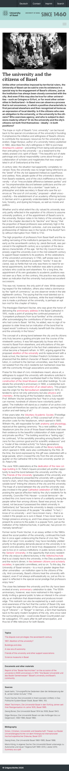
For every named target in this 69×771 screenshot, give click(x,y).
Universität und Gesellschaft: (33, 731)
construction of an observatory (37, 386)
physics (52, 392)
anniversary (26, 589)
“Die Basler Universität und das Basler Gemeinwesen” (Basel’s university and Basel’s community (34, 675)
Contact (36, 3)
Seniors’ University (15, 552)
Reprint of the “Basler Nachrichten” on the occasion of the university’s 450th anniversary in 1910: (30, 671)
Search (60, 3)
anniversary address (27, 310)
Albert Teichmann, (13, 704)
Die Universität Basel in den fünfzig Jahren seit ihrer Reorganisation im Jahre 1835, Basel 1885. (34, 705)
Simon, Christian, (12, 731)
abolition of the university (25, 353)
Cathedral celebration (39, 489)
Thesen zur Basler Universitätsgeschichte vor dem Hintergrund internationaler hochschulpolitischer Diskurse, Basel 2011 (34, 733)
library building (54, 447)
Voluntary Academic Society (39, 414)
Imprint (48, 3)
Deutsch (24, 3)
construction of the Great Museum (20, 381)
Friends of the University (19, 475)
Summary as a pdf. (13, 749)
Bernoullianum (32, 389)
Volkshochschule (54, 555)
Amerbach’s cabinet (12, 147)
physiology (60, 423)
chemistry (7, 395)
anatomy (45, 423)
